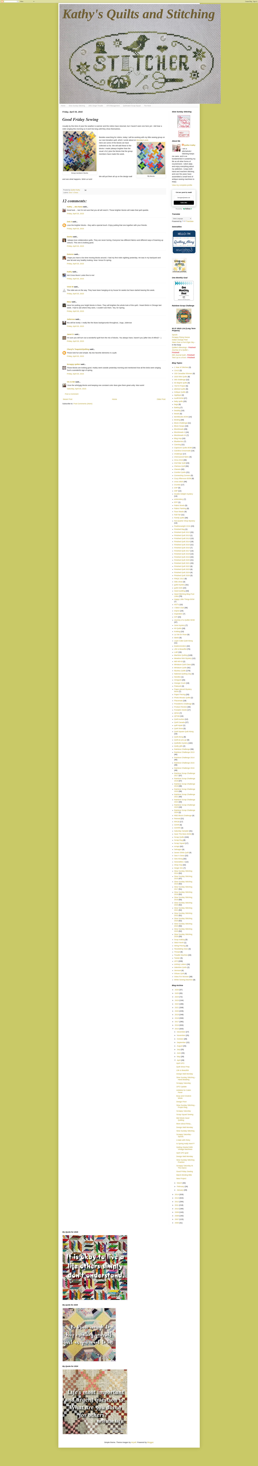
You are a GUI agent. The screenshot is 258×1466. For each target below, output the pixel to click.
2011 (177, 1205)
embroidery (178, 499)
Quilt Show (178, 728)
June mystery (179, 625)
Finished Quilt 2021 (182, 563)
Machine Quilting (181, 655)
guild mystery (179, 585)
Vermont (177, 970)
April (179, 1060)
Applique (177, 395)
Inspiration (178, 614)
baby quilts (178, 401)
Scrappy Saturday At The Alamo (184, 1167)
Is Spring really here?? (185, 1144)
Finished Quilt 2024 (182, 572)
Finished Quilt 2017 (182, 551)
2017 (177, 1022)
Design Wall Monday (184, 1074)
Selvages (178, 849)
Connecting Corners (182, 475)
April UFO (180, 1063)
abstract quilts (179, 389)
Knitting (177, 631)
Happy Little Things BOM (184, 599)
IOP (175, 617)
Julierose (71, 319)
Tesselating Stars (181, 949)
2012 (177, 1202)
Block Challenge (180, 423)
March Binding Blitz (184, 1175)
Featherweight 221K (182, 526)
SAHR (176, 825)
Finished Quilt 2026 (182, 575)
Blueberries (178, 441)
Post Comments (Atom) (82, 404)
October (180, 1039)
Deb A (69, 222)
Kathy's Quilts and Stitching (138, 14)
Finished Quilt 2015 (182, 545)
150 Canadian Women (183, 373)
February (181, 1186)
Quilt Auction (179, 719)
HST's (176, 605)
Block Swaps (179, 426)
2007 (177, 1219)
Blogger (150, 1442)
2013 (177, 1198)
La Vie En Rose (180, 635)
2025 (177, 993)
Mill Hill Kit (178, 661)
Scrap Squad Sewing (184, 1115)
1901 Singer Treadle (95, 106)
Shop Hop (178, 865)
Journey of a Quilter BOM (184, 620)
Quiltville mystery (181, 743)
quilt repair (178, 725)
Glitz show (178, 582)
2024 (177, 997)
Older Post (161, 399)
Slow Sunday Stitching (77, 106)
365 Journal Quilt (179, 355)
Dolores (70, 254)
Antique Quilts (179, 392)
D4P (176, 488)
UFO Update (181, 1087)
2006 (177, 1223)
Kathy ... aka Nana (74, 207)
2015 (177, 1029)
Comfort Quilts (180, 472)
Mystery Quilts (180, 671)
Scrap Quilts (179, 837)
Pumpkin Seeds (180, 710)
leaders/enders (180, 646)
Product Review (180, 707)
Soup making (179, 940)
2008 (177, 1216)
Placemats (178, 701)
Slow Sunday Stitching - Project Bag (186, 1106)
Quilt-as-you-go (180, 740)
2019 (177, 1015)
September (181, 1042)
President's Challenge (183, 704)
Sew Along (178, 859)
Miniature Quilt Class (182, 665)
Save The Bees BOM (182, 834)
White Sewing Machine (183, 980)
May (179, 1057)
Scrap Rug (178, 840)
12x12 (176, 370)
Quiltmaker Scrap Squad (132, 106)
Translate (190, 221)
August (180, 1046)
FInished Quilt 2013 (182, 538)
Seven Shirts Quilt (181, 853)
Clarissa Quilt (179, 466)
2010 (177, 1209)
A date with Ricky (183, 1140)
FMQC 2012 (179, 579)
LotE (176, 652)
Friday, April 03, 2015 (75, 214)
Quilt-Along (178, 737)
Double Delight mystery (183, 494)
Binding (177, 420)
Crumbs (177, 485)
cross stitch (178, 482)
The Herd (147, 106)
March (179, 1183)
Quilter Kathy (189, 145)
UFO (176, 961)
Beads (176, 414)
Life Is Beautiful (180, 649)
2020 (177, 1011)
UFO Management (113, 106)
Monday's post (142, 140)
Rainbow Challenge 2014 (184, 758)
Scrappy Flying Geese (181, 337)
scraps (176, 846)
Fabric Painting (180, 508)
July (179, 1049)
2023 (177, 1000)
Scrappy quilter (73, 364)
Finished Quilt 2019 (182, 557)
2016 (177, 1025)
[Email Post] (85, 190)
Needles (177, 677)
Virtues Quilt (179, 973)
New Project (181, 1179)
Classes (177, 469)
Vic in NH (71, 382)
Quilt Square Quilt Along (184, 732)
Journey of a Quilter (180, 350)
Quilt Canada (179, 722)
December (181, 1032)
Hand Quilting (179, 591)
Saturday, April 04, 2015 (76, 389)
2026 (177, 990)
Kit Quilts (177, 628)
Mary (69, 302)
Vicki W (70, 287)
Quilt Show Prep (182, 1067)
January (180, 1190)
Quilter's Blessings (179, 347)
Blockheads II (179, 432)
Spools (174, 335)
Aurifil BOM (178, 398)
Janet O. (70, 334)
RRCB (176, 822)
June (179, 1053)
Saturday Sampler (181, 831)
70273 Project (179, 386)
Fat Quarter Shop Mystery (184, 521)
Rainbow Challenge (182, 749)
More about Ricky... (184, 1124)
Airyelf (133, 1442)
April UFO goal (182, 1153)
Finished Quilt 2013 (182, 535)
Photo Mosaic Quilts (182, 698)
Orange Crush (180, 683)
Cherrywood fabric (181, 457)
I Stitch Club (179, 608)
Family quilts (179, 518)
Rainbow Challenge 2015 (184, 763)
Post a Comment (71, 394)
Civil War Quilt (180, 463)
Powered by (179, 209)
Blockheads (179, 429)
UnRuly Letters (180, 964)
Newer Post (67, 399)
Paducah (177, 686)
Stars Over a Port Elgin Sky (183, 342)
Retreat (177, 819)
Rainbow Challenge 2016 (184, 768)
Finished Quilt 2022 (182, 566)
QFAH (176, 713)
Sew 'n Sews (73, 192)
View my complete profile (182, 185)
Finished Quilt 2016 (182, 548)
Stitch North (179, 943)
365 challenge (179, 380)
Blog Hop (178, 438)
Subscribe (183, 203)
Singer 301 (178, 868)
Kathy (69, 272)
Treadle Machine (181, 955)
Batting (177, 407)
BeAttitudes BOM (181, 417)
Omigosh (177, 680)
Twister (177, 958)
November (181, 1035)
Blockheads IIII (180, 435)
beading (177, 411)
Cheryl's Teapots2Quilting (78, 349)
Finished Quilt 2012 (182, 532)
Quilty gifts (178, 746)
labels (176, 638)
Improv (177, 611)
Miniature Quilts (180, 668)
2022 (177, 1004)
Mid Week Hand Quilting (182, 1119)
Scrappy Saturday (183, 1083)
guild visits (178, 588)
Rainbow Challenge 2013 (184, 752)
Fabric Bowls (179, 505)
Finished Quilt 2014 (182, 542)
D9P (176, 491)
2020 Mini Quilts (180, 377)
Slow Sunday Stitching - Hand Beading (186, 1078)
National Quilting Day (182, 674)
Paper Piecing (179, 694)
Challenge (178, 454)
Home (63, 106)
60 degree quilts (180, 383)
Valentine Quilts (180, 967)
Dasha (69, 237)
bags (176, 404)
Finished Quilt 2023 (182, 569)
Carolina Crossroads (182, 451)
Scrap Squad (179, 843)
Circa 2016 (178, 460)
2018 (177, 1018)
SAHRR (177, 828)
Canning (177, 445)
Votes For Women (181, 977)
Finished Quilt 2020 (182, 560)
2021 (177, 1008)
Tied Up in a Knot (179, 358)
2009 (177, 1212)
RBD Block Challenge (183, 816)
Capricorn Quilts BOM (183, 448)
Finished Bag (179, 529)
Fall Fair (177, 515)
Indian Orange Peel (180, 340)
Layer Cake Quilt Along (183, 641)
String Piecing (179, 946)
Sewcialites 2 (179, 862)
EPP (176, 502)
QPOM (177, 716)
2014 (177, 1194)
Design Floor (181, 1102)
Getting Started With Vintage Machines (184, 1148)
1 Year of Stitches (181, 367)
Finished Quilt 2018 (182, 554)
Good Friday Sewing (184, 1171)
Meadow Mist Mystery (183, 658)
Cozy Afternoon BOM (182, 478)
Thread (177, 952)
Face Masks (179, 512)
